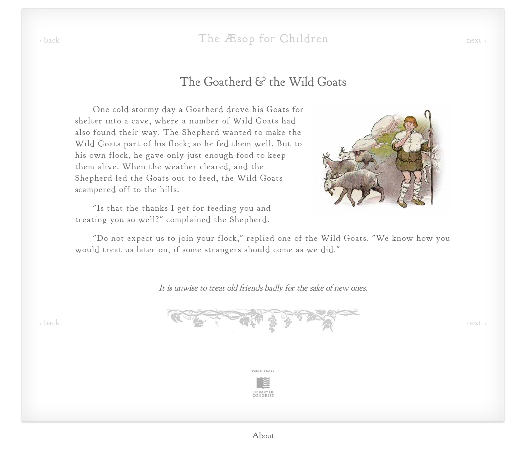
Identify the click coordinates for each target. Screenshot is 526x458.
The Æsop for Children (263, 38)
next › (477, 40)
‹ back (49, 40)
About (263, 435)
